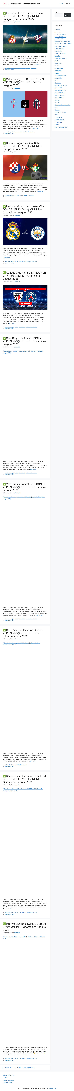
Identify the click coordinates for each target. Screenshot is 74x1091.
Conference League (60, 46)
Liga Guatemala (59, 95)
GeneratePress (52, 1088)
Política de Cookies (8, 1080)
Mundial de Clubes (60, 112)
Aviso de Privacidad (8, 1075)
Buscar (57, 12)
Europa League (8, 131)
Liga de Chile (58, 88)
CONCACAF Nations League (63, 43)
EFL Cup (57, 61)
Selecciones (58, 122)
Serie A (57, 124)
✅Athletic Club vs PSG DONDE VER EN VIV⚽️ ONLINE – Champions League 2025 (24, 275)
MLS (56, 107)
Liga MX (57, 100)
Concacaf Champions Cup (62, 41)
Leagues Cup (58, 78)
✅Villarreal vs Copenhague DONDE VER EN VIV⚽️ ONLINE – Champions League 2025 (24, 487)
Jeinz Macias (22, 68)
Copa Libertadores (60, 53)
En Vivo (17, 68)
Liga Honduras (59, 97)
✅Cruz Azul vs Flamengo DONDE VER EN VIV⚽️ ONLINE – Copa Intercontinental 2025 (23, 633)
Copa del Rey (58, 51)
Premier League (59, 119)
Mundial (57, 110)
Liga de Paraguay (60, 92)
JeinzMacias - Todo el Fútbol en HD (24, 4)
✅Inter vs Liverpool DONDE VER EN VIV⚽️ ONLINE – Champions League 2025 (24, 926)
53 (15, 1067)
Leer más (38, 64)
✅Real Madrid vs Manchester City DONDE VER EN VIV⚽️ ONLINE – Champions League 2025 (23, 209)
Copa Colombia (59, 48)
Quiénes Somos (7, 1082)
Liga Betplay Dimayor (61, 85)
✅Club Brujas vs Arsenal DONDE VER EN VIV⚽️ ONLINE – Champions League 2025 (24, 341)
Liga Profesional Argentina (62, 105)
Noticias (68, 3)
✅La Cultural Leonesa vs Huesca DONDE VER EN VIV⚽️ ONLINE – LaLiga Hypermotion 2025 (23, 16)
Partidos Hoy (34, 68)
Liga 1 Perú (58, 83)
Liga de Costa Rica (60, 90)
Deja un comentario (9, 69)
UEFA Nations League (61, 127)
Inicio (61, 3)
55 (20, 1067)
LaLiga (57, 73)
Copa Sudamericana (60, 58)
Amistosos (58, 29)
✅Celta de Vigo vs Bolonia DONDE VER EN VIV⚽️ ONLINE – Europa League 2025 (24, 82)
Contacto (5, 1077)
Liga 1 (56, 80)
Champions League (9, 261)
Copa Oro (57, 56)
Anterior (6, 1067)
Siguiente (30, 1067)
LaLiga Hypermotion (9, 68)
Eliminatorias (58, 63)
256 (25, 1067)
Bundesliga (58, 32)
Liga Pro (57, 102)
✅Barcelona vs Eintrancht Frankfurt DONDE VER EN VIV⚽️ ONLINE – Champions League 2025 (24, 779)
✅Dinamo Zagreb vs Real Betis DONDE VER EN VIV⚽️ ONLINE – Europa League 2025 (22, 146)
